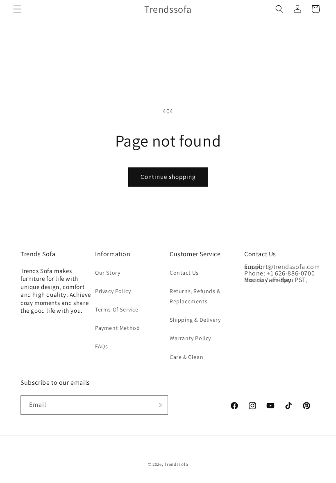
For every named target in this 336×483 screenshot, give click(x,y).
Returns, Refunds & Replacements (195, 296)
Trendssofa (176, 464)
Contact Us (184, 272)
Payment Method (117, 328)
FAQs (101, 346)
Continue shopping (168, 177)
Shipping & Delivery (195, 319)
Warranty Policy (190, 338)
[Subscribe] (159, 405)
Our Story (107, 272)
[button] (17, 9)
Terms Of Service (116, 309)
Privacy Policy (113, 291)
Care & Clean (186, 357)
